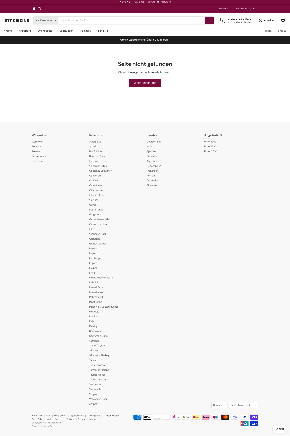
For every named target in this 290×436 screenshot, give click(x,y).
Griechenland (154, 166)
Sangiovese (95, 331)
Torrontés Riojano (99, 370)
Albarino (94, 146)
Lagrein (93, 253)
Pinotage (94, 311)
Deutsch (222, 8)
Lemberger (95, 258)
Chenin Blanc (96, 195)
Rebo (92, 321)
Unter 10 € (210, 141)
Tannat (93, 360)
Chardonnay (96, 190)
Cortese (93, 200)
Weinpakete (45, 30)
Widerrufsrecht (54, 419)
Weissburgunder (98, 399)
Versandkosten (112, 415)
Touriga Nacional (98, 379)
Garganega (95, 214)
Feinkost (85, 30)
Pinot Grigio (95, 302)
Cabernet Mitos (98, 166)
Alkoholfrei (102, 30)
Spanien (151, 151)
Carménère (95, 185)
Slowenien (152, 185)
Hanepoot (95, 248)
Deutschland (245, 8)
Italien (150, 146)
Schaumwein (39, 156)
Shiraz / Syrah (97, 345)
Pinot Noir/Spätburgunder (103, 306)
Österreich (152, 180)
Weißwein (37, 141)
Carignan (94, 180)
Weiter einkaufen (145, 83)
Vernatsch (95, 389)
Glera (92, 229)
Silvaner (93, 350)
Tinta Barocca (97, 365)
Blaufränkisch (96, 151)
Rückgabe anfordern (75, 419)
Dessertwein (38, 161)
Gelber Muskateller (99, 219)
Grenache (94, 238)
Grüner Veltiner (97, 243)
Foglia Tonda (96, 209)
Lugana (93, 263)
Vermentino (95, 384)
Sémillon (94, 340)
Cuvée (92, 204)
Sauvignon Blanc (98, 336)
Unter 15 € (210, 146)
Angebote (25, 30)
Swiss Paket (37, 419)
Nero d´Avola (96, 292)
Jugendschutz (77, 415)
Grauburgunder (97, 234)
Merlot (92, 272)
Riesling (93, 326)
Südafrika (152, 156)
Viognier (93, 394)
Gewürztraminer (98, 224)
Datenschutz (60, 415)
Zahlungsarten (94, 415)
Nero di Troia (96, 287)
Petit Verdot (96, 297)
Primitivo (94, 316)
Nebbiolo (94, 282)
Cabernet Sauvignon (100, 170)
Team (268, 30)
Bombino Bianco (98, 156)
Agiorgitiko (95, 141)
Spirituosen (66, 30)
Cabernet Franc (98, 161)
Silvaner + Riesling (99, 355)
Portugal (151, 175)
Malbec (93, 268)
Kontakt (281, 30)
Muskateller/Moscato (101, 277)
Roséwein (37, 151)
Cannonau (95, 175)
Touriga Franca (97, 374)
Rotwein (36, 146)
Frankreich (152, 170)
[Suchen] (209, 20)
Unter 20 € (210, 151)
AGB (48, 415)
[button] (268, 20)
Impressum (37, 415)
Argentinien (153, 161)
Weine (8, 30)
